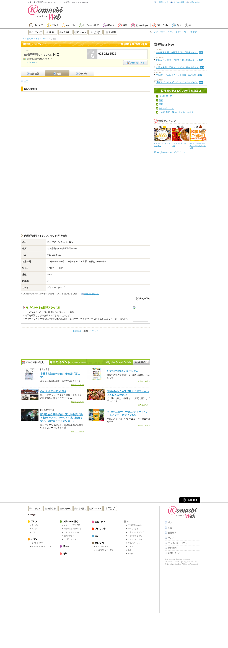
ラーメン (35, 525)
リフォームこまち (135, 539)
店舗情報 (77, 331)
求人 (170, 522)
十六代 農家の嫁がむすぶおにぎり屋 (176, 112)
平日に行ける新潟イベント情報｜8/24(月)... (177, 75)
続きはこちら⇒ (77, 385)
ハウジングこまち (135, 536)
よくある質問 (178, 2)
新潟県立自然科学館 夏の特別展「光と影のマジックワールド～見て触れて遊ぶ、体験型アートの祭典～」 (61, 417)
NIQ (44, 39)
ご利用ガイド (162, 2)
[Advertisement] (85, 102)
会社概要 (172, 532)
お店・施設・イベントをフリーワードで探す (175, 32)
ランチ (34, 529)
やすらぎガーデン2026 (53, 391)
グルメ (130, 546)
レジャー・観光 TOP (72, 525)
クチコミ (94, 331)
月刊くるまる (133, 529)
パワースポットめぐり (72, 532)
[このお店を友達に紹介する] (135, 61)
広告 (170, 527)
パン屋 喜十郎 (165, 96)
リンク (171, 538)
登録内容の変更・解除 (104, 550)
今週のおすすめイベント (41, 546)
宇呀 (161, 104)
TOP (22, 39)
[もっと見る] (141, 362)
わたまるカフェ (166, 108)
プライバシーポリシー (178, 543)
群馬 (129, 550)
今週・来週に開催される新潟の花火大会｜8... (178, 67)
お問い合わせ (195, 2)
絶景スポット (69, 536)
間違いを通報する (91, 294)
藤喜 (161, 100)
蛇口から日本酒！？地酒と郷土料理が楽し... (177, 60)
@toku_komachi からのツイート (169, 152)
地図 (26, 81)
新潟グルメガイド (34, 39)
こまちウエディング (136, 532)
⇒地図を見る (32, 62)
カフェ (34, 532)
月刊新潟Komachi (135, 525)
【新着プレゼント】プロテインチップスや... (177, 82)
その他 (130, 554)
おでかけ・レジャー (136, 543)
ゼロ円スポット (70, 539)
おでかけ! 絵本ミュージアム (122, 370)
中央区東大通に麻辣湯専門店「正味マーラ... (177, 52)
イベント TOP (37, 543)
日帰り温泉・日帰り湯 (72, 529)
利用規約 (172, 548)
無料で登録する (102, 546)
